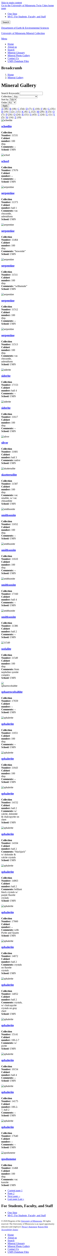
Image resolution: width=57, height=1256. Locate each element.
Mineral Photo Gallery (19, 1246)
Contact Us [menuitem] (13, 58)
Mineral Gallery (15, 77)
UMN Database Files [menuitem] (18, 61)
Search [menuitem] (11, 49)
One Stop (12, 13)
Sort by (5, 99)
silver (4, 442)
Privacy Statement (29, 1227)
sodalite (6, 648)
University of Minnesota (31, 1221)
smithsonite (8, 515)
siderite (5, 375)
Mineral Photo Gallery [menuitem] (19, 55)
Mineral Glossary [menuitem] (16, 52)
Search (6, 22)
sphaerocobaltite (11, 691)
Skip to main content (11, 2)
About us (12, 1237)
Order (4, 102)
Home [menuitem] (11, 44)
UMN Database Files (18, 1252)
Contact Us (13, 1249)
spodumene (8, 1159)
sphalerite (7, 724)
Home (11, 74)
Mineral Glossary (16, 1243)
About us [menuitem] (12, 47)
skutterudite (9, 474)
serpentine (7, 193)
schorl (5, 161)
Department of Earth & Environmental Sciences (25, 28)
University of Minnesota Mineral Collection (23, 33)
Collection (6, 96)
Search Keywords (10, 93)
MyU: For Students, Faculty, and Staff (27, 16)
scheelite (6, 126)
